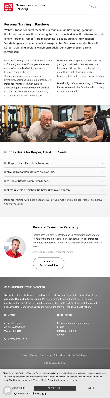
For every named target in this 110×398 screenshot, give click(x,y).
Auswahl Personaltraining (49, 263)
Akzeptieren (55, 388)
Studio (60, 326)
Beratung (95, 7)
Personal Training (66, 330)
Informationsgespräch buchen (73, 323)
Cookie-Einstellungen (78, 355)
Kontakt (9, 315)
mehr (91, 388)
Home (25, 355)
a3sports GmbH (59, 363)
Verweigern (18, 388)
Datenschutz (59, 355)
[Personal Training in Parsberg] (15, 247)
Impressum (45, 355)
